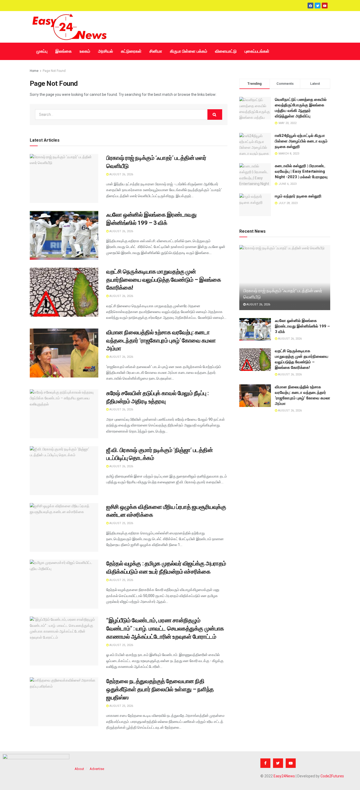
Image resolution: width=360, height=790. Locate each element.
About (79, 769)
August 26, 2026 (121, 174)
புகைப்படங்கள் (257, 51)
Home (34, 71)
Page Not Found (54, 71)
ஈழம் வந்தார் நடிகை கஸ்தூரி (298, 196)
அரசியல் (105, 51)
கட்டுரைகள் (131, 51)
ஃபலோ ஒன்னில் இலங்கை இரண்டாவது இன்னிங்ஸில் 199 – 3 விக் (302, 326)
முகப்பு (41, 51)
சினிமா (155, 51)
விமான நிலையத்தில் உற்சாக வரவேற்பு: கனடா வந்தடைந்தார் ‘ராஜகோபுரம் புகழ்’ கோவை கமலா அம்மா (161, 340)
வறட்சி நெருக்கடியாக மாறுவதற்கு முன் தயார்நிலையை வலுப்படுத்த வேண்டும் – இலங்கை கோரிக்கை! (163, 279)
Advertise (97, 769)
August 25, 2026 (121, 523)
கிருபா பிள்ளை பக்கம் (188, 51)
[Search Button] (214, 114)
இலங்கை (63, 51)
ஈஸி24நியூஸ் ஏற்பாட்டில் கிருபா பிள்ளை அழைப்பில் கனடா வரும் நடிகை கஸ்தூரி (301, 141)
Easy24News (284, 776)
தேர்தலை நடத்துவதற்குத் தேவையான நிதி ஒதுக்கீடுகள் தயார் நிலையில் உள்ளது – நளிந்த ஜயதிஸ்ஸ (160, 689)
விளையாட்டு (226, 51)
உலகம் (85, 51)
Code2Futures (332, 776)
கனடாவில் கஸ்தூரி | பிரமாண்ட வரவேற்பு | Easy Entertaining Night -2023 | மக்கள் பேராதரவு (301, 171)
